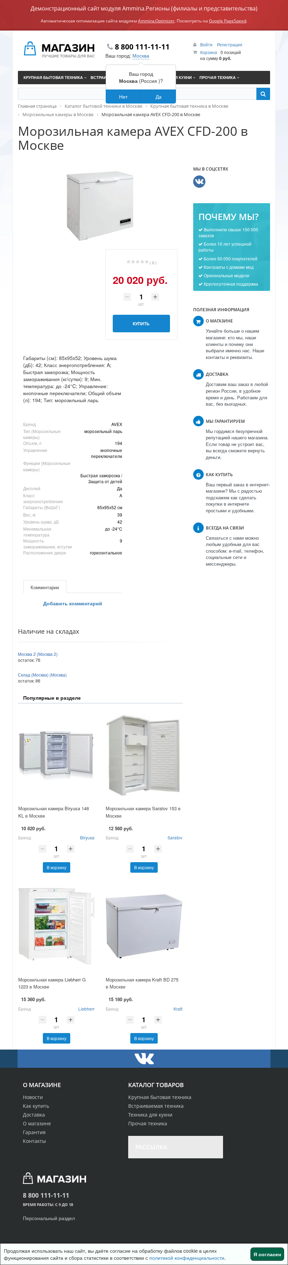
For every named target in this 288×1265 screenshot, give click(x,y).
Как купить (36, 1106)
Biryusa (87, 837)
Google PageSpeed (227, 21)
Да (159, 96)
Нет (123, 96)
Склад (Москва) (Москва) (42, 675)
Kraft (178, 1009)
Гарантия (34, 1132)
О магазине (37, 1123)
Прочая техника (147, 1123)
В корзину (56, 867)
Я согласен (267, 1254)
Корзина (208, 52)
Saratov (175, 837)
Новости (33, 1097)
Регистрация (229, 44)
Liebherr (86, 1009)
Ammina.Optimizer (156, 21)
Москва (140, 55)
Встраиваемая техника (156, 1106)
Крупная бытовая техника (159, 1097)
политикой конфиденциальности (186, 1257)
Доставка (34, 1114)
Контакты (34, 1141)
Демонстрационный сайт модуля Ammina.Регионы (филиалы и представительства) (144, 8)
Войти (207, 44)
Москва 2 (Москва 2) (38, 654)
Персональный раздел (49, 1217)
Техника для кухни (150, 1114)
